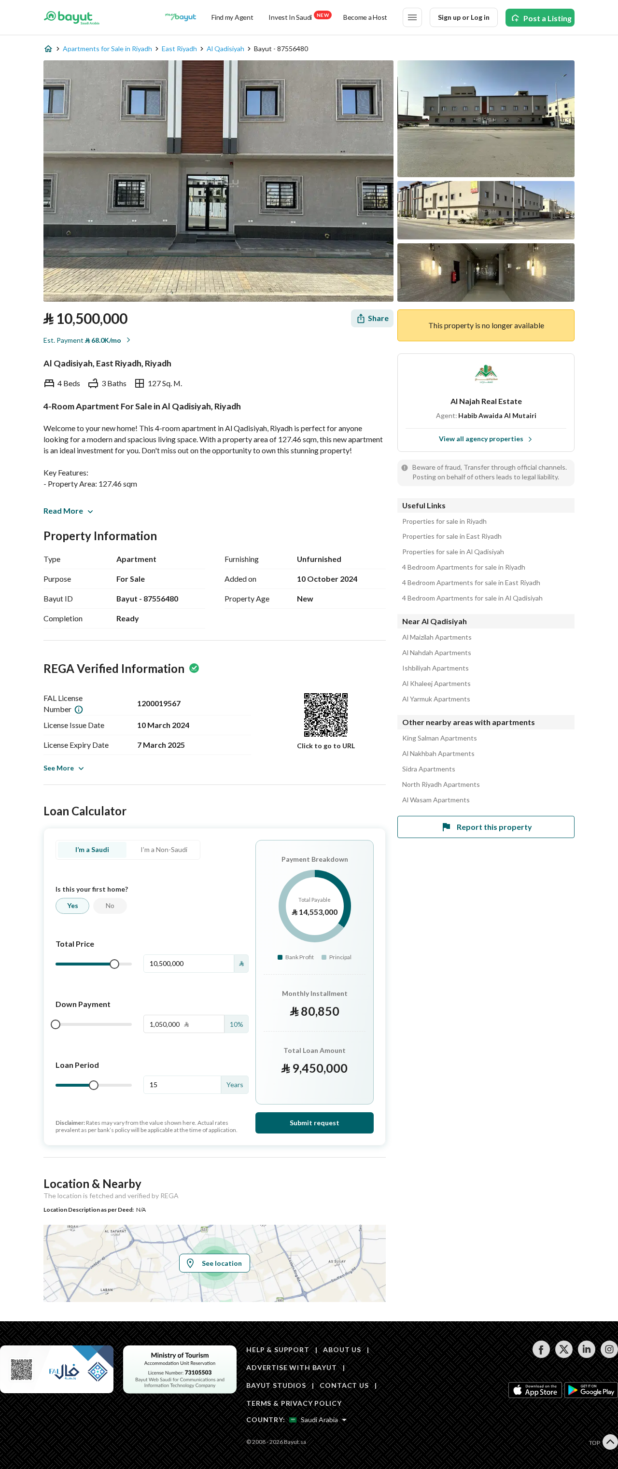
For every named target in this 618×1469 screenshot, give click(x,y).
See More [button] (58, 768)
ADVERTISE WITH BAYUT (291, 1367)
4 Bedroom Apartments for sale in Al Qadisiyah (472, 598)
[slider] (114, 964)
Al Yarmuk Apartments (436, 699)
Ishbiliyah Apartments (435, 668)
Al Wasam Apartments (436, 800)
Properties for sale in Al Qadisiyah (453, 552)
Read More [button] (63, 510)
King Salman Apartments (439, 738)
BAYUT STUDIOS (276, 1385)
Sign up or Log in (464, 17)
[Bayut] (71, 17)
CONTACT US (344, 1385)
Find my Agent (232, 17)
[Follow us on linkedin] (586, 1355)
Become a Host (365, 17)
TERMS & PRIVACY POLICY (293, 1403)
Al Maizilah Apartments (437, 637)
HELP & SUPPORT (277, 1349)
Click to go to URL (326, 745)
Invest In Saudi (298, 16)
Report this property (494, 826)
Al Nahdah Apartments (436, 653)
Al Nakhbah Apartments (438, 753)
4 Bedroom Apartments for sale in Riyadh (463, 567)
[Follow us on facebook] (541, 1355)
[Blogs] (180, 17)
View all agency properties (481, 438)
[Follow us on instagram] (609, 1355)
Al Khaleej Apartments (436, 683)
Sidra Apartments (428, 769)
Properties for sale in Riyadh (444, 521)
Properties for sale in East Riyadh (452, 536)
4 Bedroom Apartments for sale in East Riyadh (471, 583)
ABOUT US (342, 1349)
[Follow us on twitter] (564, 1355)
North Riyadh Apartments (441, 784)
